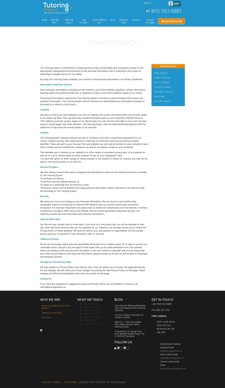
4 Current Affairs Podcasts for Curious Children (129, 316)
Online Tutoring (150, 21)
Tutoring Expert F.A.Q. (52, 313)
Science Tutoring (162, 87)
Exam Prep (159, 96)
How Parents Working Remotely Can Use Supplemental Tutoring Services (130, 308)
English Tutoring (161, 78)
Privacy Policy (70, 382)
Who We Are (54, 21)
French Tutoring (161, 82)
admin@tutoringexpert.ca (172, 358)
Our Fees (46, 317)
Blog (112, 20)
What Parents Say (100, 21)
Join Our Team (123, 21)
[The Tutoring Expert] (57, 8)
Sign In (147, 3)
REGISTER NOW (171, 21)
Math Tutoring (160, 73)
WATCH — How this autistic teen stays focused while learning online (128, 324)
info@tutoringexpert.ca (171, 351)
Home (44, 20)
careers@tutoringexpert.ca (173, 369)
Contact (136, 20)
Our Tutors (83, 21)
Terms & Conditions (51, 382)
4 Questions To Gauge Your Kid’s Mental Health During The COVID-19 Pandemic (130, 333)
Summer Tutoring (162, 101)
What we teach (69, 21)
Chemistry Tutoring (163, 92)
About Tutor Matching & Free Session (56, 307)
